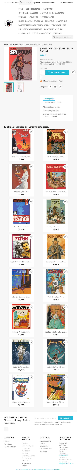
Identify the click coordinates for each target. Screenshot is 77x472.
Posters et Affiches (53, 29)
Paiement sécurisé (28, 456)
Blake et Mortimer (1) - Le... (56, 402)
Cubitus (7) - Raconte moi (21, 332)
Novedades (8, 444)
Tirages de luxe (59, 25)
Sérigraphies (24, 33)
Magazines (33, 17)
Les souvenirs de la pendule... (55, 332)
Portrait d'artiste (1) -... (56, 297)
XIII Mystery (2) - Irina (21, 192)
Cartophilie (61, 21)
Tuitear (55, 87)
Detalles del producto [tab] (53, 102)
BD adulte (48, 9)
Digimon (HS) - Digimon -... (21, 402)
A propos (25, 453)
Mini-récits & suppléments (30, 29)
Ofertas (6, 441)
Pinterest (60, 87)
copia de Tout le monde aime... (21, 262)
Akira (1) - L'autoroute (21, 227)
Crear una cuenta (46, 449)
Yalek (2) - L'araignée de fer (21, 157)
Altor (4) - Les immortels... (21, 297)
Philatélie (49, 21)
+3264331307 (17, 2)
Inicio (20, 9)
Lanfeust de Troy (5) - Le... (56, 367)
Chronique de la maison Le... (56, 227)
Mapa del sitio (26, 463)
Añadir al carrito (57, 72)
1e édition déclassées (28, 13)
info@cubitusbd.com (66, 463)
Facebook (6, 429)
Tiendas (24, 466)
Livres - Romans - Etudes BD (30, 21)
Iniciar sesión (44, 446)
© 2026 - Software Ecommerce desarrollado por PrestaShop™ (38, 469)
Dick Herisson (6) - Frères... (56, 157)
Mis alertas (43, 451)
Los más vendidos (10, 447)
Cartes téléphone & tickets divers (34, 25)
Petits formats (47, 17)
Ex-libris (22, 17)
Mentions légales (28, 446)
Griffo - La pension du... (21, 367)
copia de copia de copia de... (56, 192)
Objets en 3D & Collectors (52, 13)
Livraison (25, 443)
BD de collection (33, 9)
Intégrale (57, 33)
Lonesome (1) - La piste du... (55, 262)
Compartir (50, 87)
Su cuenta (44, 438)
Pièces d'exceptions (41, 33)
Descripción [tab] (49, 99)
